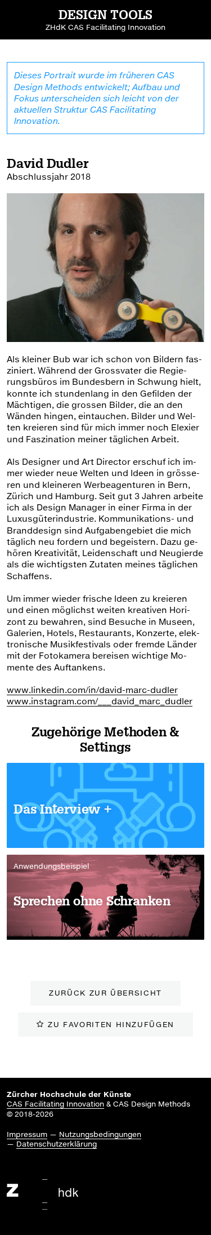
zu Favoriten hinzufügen (111, 1024)
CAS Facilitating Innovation (55, 1103)
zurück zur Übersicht (105, 992)
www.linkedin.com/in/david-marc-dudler (92, 690)
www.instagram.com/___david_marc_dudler (99, 701)
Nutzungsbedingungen (100, 1134)
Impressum (27, 1134)
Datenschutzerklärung (56, 1143)
